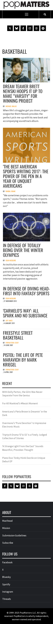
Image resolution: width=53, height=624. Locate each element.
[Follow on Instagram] (30, 28)
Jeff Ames (9, 320)
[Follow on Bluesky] (16, 28)
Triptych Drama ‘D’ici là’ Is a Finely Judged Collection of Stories (24, 436)
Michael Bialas (11, 106)
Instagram (7, 591)
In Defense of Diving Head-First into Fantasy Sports (26, 291)
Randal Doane (10, 191)
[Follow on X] (10, 28)
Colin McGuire (11, 260)
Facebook (7, 562)
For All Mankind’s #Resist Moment (20, 403)
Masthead (7, 520)
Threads (6, 599)
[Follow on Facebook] (23, 28)
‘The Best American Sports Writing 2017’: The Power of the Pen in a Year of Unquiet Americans (25, 176)
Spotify (6, 584)
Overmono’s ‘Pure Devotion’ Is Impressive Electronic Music (24, 424)
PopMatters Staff (12, 342)
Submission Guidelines (14, 535)
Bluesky (6, 577)
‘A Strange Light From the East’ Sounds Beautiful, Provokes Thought (22, 448)
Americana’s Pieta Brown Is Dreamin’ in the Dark (24, 413)
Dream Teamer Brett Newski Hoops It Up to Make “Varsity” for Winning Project (22, 93)
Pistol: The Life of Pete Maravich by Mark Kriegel (23, 360)
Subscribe (7, 542)
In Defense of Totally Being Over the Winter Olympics (23, 250)
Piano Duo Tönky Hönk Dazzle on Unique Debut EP (23, 459)
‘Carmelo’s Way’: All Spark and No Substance (25, 313)
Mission (6, 528)
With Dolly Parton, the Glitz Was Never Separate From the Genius (22, 393)
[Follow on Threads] (36, 28)
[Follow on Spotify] (43, 28)
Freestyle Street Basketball (18, 335)
